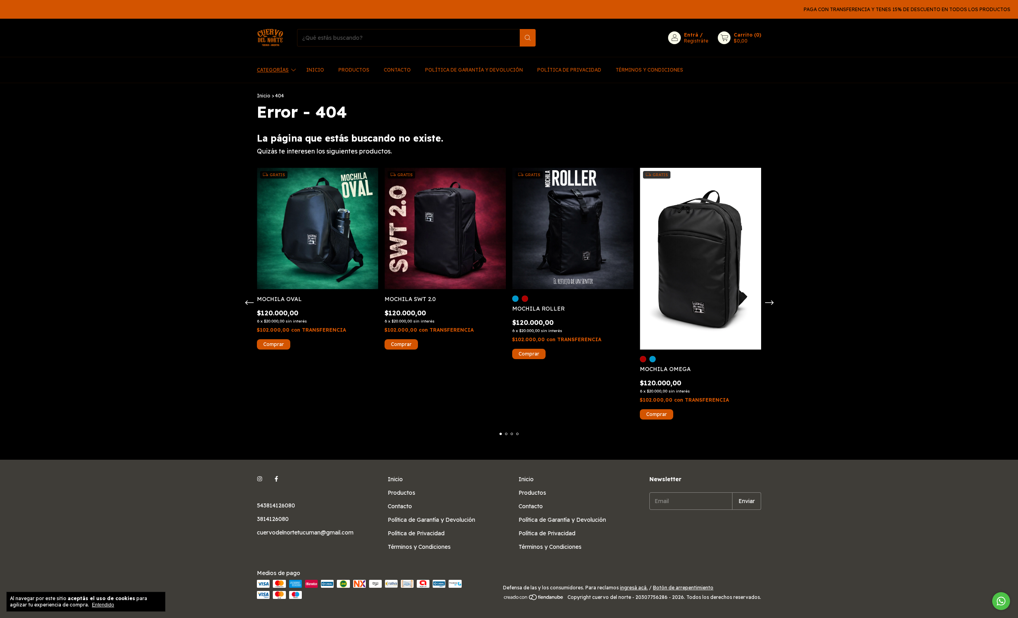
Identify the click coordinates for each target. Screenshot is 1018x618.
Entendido (103, 605)
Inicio (315, 70)
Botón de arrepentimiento (683, 588)
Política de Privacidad (569, 70)
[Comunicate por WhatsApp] (1001, 601)
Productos (353, 70)
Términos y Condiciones (649, 70)
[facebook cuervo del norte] (276, 479)
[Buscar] (528, 38)
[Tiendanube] (534, 599)
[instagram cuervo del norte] (259, 479)
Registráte (696, 41)
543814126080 (276, 505)
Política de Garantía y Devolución (474, 70)
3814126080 (273, 519)
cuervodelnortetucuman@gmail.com (305, 532)
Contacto (397, 70)
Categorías (273, 70)
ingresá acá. (634, 588)
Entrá (691, 35)
